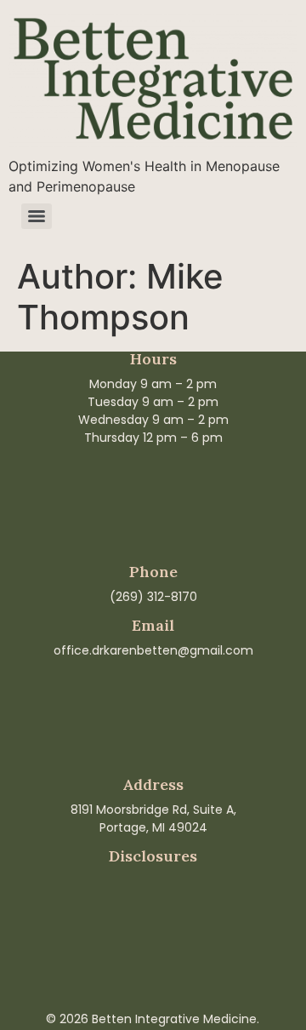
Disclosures (153, 856)
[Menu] (36, 216)
